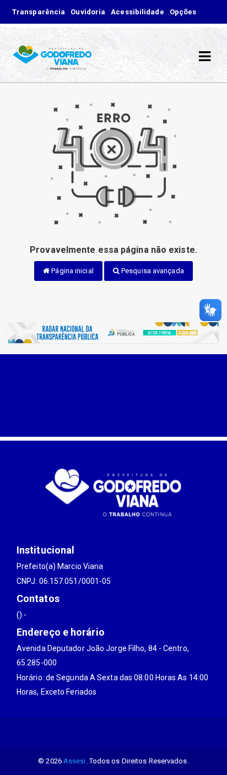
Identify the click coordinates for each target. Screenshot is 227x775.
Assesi (74, 761)
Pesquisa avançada (152, 271)
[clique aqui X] (87, 732)
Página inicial (72, 271)
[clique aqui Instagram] (140, 732)
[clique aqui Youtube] (113, 732)
